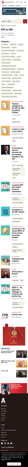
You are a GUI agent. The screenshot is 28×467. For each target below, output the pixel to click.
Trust (14, 178)
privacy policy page (6, 459)
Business (18, 6)
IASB (14, 119)
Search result (11, 26)
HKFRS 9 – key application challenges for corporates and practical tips (17, 291)
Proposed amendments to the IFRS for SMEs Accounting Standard (18, 108)
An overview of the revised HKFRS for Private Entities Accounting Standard (18, 233)
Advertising (4, 434)
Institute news (17, 314)
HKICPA (3, 437)
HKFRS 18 (15, 247)
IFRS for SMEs (16, 122)
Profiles (3, 415)
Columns (3, 418)
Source (3, 420)
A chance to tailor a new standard (18, 130)
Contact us (3, 432)
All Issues (4, 6)
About (2, 428)
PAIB (22, 280)
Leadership (20, 165)
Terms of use (4, 450)
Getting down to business (17, 272)
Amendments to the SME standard (18, 210)
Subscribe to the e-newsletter (9, 430)
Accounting (11, 6)
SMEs (14, 141)
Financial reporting (18, 138)
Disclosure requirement (16, 198)
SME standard (16, 221)
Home (3, 26)
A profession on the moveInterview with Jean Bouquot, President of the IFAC (17, 153)
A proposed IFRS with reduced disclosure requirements (17, 188)
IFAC (14, 165)
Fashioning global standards (18, 259)
